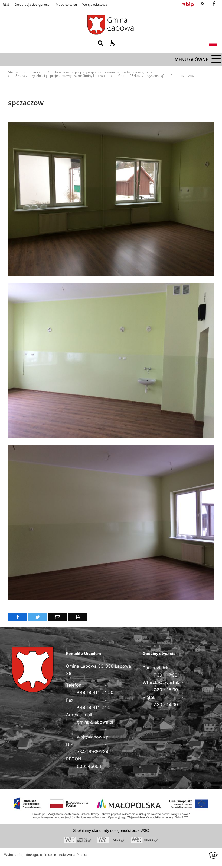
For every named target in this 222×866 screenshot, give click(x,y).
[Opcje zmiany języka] (213, 43)
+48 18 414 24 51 (95, 707)
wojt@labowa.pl (93, 737)
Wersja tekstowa (94, 4)
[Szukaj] (100, 43)
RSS (6, 4)
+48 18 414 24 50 (95, 692)
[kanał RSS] (202, 4)
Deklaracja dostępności (32, 4)
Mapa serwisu (66, 4)
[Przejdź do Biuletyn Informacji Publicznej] (188, 4)
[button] (113, 43)
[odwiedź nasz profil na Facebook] (214, 4)
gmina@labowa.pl (95, 722)
